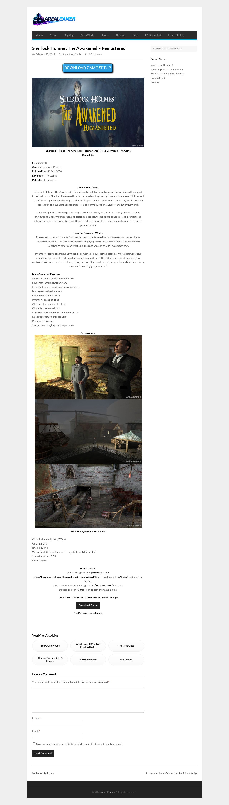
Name (36, 718)
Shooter (120, 35)
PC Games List (153, 35)
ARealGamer (108, 792)
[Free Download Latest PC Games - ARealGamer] (54, 19)
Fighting (69, 35)
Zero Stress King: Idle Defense (167, 73)
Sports (105, 35)
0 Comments (95, 54)
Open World (87, 35)
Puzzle (77, 54)
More (135, 35)
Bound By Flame (45, 773)
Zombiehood (158, 77)
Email (36, 730)
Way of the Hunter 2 (162, 65)
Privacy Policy (176, 35)
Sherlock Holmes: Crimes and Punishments (169, 773)
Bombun (155, 82)
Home (39, 35)
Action (53, 35)
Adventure (67, 54)
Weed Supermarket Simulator (167, 69)
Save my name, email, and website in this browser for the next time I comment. (79, 743)
